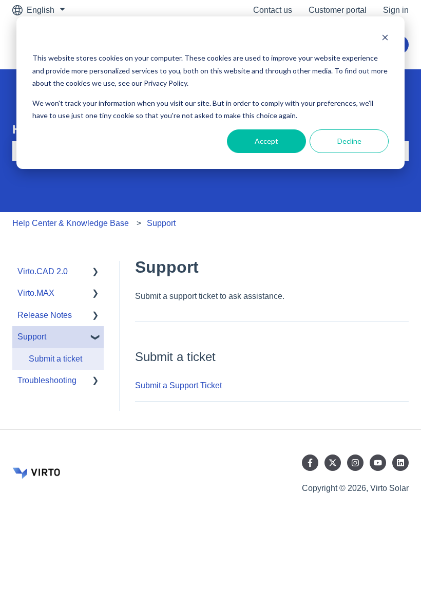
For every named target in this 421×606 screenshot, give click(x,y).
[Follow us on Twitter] (332, 462)
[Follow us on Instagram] (355, 462)
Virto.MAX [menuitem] (35, 293)
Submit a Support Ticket (178, 385)
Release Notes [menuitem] (44, 315)
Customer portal (338, 10)
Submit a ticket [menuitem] (55, 358)
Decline (349, 141)
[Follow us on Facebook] (310, 462)
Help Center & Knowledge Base (70, 223)
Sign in (396, 10)
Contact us (272, 10)
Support (161, 223)
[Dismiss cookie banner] (385, 38)
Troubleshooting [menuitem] (46, 380)
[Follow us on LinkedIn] (400, 462)
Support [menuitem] (31, 336)
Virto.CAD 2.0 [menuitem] (42, 271)
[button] (95, 272)
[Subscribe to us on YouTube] (378, 462)
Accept (266, 141)
